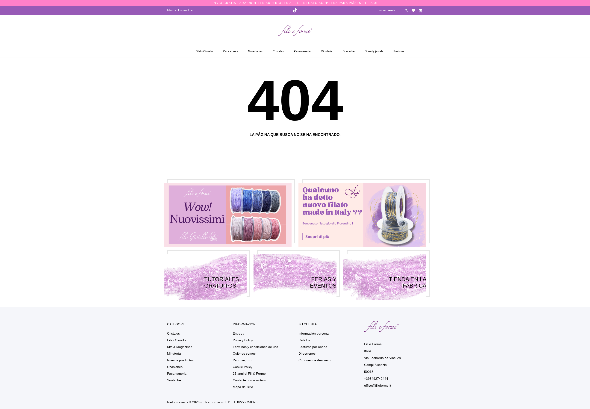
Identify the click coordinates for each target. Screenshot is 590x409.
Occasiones (231, 49)
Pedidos (304, 340)
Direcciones (307, 353)
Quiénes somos (244, 353)
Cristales (279, 49)
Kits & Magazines (179, 347)
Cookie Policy (242, 367)
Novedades (255, 49)
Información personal (313, 333)
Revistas (399, 49)
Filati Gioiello (176, 340)
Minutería (327, 49)
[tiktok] (295, 10)
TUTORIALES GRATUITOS (221, 277)
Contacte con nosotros (249, 380)
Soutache (349, 49)
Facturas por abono (312, 347)
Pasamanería (303, 49)
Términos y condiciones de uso (255, 347)
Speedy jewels (374, 49)
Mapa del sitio (243, 387)
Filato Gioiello (204, 51)
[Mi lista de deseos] (413, 10)
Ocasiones (175, 367)
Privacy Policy (243, 340)
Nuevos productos (180, 360)
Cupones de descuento (315, 360)
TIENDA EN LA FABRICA (407, 277)
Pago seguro (242, 360)
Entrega (238, 333)
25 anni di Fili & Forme (249, 373)
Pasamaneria (176, 373)
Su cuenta (307, 324)
